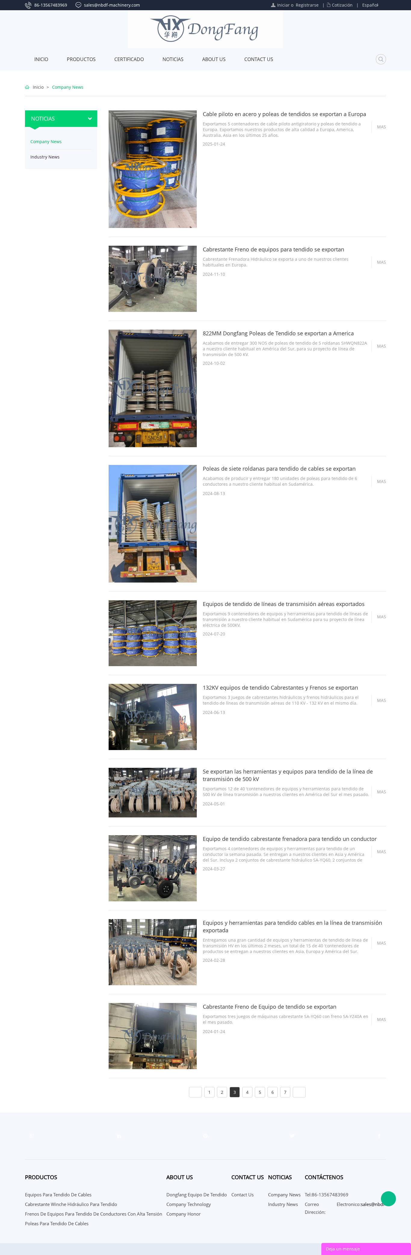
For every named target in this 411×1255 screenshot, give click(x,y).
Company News (67, 87)
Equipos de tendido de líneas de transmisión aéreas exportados (284, 604)
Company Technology (188, 1204)
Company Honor (183, 1214)
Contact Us (258, 59)
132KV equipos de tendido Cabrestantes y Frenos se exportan (280, 687)
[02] (292, 1136)
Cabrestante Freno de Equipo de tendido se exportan (269, 1006)
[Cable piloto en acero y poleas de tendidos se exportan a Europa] (153, 168)
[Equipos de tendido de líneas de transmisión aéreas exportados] (153, 632)
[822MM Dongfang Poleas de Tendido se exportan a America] (153, 388)
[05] (31, 1136)
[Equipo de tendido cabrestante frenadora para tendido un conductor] (153, 868)
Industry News (45, 157)
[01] (379, 1136)
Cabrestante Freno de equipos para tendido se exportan (273, 249)
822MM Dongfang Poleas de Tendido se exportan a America (278, 333)
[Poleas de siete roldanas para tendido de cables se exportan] (153, 523)
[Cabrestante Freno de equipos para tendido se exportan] (153, 278)
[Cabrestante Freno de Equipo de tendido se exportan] (153, 1035)
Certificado (129, 59)
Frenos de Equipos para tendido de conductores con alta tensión (93, 1214)
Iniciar (283, 5)
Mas (381, 127)
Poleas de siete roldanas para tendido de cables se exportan (279, 468)
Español (370, 5)
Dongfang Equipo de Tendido (196, 1195)
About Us (214, 59)
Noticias (173, 59)
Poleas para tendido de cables (56, 1223)
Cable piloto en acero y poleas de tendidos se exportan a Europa (284, 114)
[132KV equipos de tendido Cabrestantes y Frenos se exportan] (153, 716)
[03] (205, 1136)
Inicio (41, 59)
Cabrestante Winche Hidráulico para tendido (71, 1204)
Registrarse (307, 5)
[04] (118, 1136)
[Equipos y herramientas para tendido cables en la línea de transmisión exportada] (153, 952)
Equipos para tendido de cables (58, 1195)
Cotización (342, 5)
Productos (81, 59)
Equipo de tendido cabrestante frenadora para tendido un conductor (290, 838)
